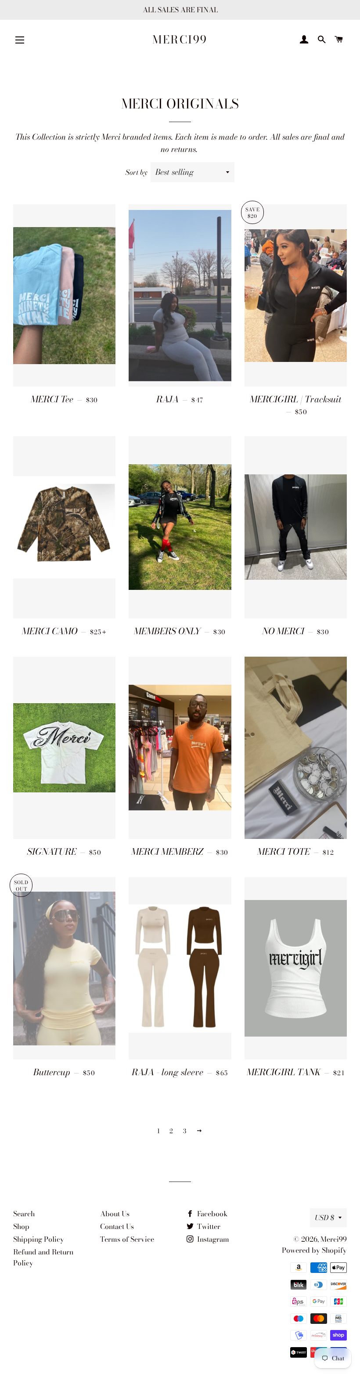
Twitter (207, 1226)
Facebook (211, 1213)
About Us (115, 1213)
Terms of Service (127, 1239)
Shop (21, 1226)
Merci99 (180, 39)
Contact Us (117, 1226)
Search (24, 1213)
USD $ (324, 1217)
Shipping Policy (38, 1239)
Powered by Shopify (314, 1250)
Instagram (212, 1239)
